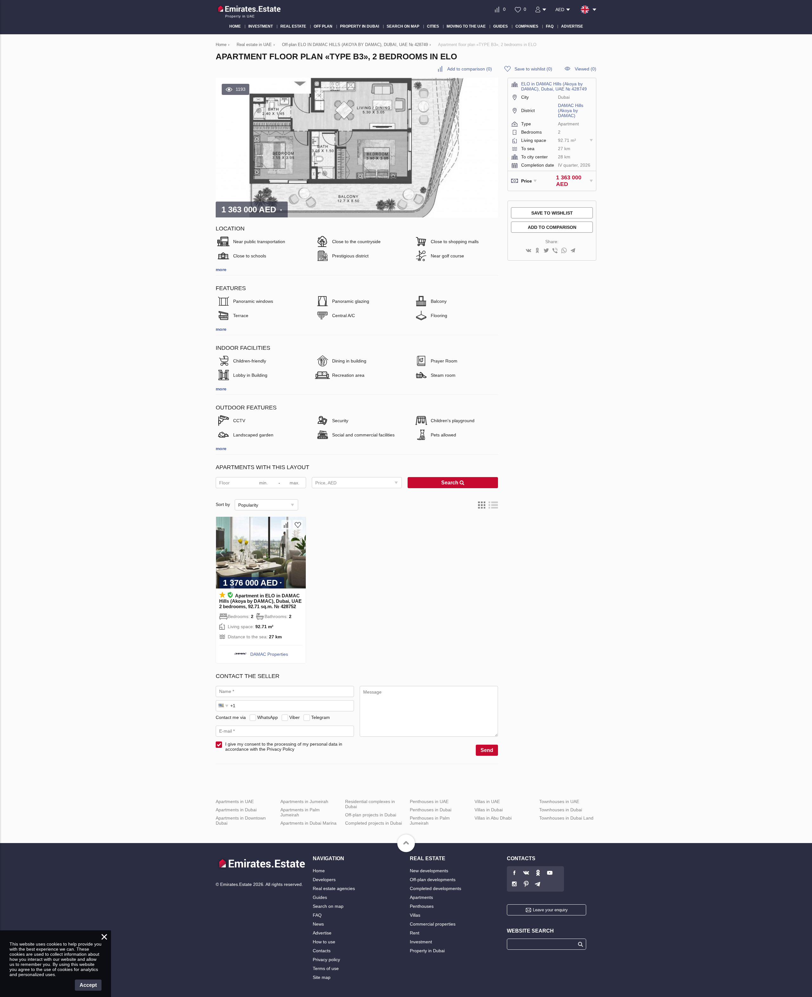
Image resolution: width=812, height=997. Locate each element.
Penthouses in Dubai (430, 809)
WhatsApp (267, 717)
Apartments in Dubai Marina (308, 823)
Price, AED (326, 482)
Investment (421, 941)
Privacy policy (326, 959)
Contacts (322, 950)
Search (450, 482)
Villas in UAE (487, 801)
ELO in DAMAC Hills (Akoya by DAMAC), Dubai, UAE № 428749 (554, 86)
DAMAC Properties (269, 654)
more (221, 269)
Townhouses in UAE (559, 801)
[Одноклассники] (537, 251)
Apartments (421, 897)
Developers (324, 879)
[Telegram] (573, 251)
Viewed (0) (585, 68)
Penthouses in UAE (429, 801)
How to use (324, 941)
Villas (415, 915)
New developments (429, 870)
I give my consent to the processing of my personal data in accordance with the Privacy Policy (283, 746)
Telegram (320, 717)
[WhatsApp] (564, 251)
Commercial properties (432, 924)
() (469, 68)
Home (319, 870)
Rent (414, 932)
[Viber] (555, 251)
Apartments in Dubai (236, 809)
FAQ (317, 915)
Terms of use (326, 968)
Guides (320, 897)
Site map (322, 977)
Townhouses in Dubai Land (566, 818)
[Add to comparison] (286, 524)
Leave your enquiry (550, 909)
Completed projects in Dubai (373, 823)
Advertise (322, 932)
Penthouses (422, 906)
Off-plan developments (432, 879)
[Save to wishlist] (298, 524)
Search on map (328, 906)
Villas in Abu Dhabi (493, 818)
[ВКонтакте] (528, 251)
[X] (546, 251)
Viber (294, 717)
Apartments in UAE (235, 801)
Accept (88, 985)
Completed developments (435, 888)
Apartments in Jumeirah (304, 801)
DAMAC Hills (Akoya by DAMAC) (570, 110)
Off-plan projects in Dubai (370, 814)
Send (487, 750)
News (318, 924)
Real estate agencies (334, 888)
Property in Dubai (427, 950)
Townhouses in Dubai (560, 809)
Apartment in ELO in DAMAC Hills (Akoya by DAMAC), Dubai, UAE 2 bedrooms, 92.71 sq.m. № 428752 (260, 601)
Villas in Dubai (489, 809)
